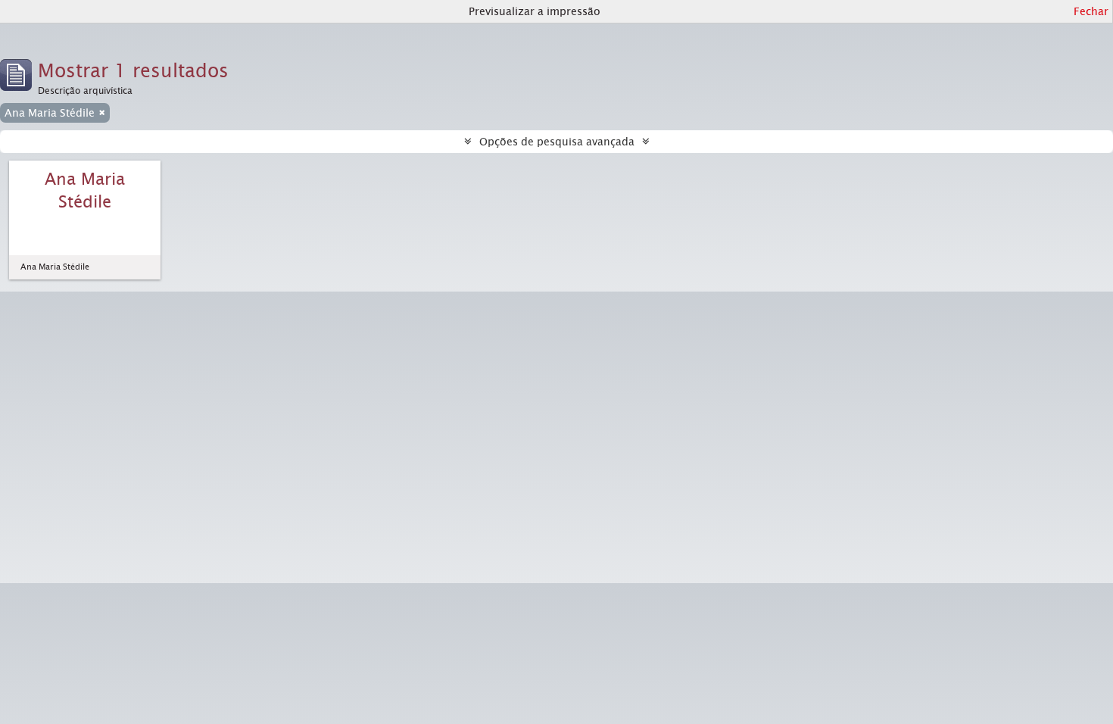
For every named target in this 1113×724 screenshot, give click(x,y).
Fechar (1091, 11)
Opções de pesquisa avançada (556, 142)
